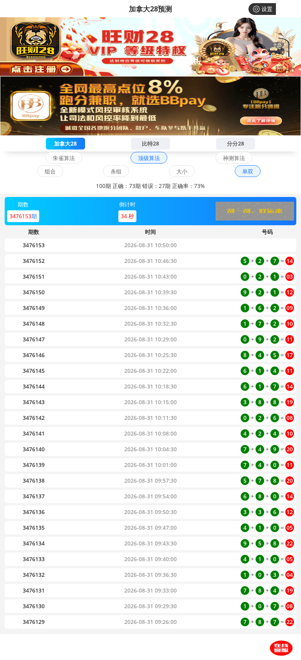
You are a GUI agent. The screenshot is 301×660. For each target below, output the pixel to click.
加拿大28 (65, 143)
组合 (50, 171)
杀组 (116, 171)
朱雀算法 (64, 158)
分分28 (235, 143)
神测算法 (234, 158)
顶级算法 (149, 158)
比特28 (150, 143)
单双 (247, 171)
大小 (181, 171)
